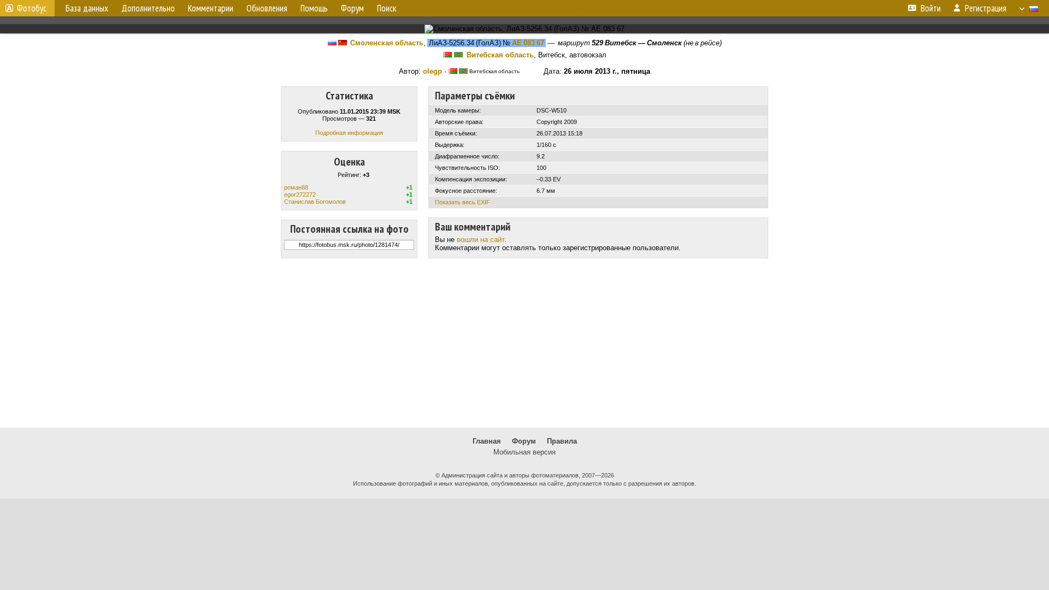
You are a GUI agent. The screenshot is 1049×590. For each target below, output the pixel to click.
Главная (487, 441)
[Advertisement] (524, 343)
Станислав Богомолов (315, 201)
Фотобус (31, 8)
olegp (432, 71)
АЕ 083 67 (528, 43)
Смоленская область (386, 43)
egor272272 (300, 194)
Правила (562, 441)
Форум (524, 441)
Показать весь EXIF (462, 202)
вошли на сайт (480, 239)
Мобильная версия (524, 452)
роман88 (296, 187)
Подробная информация (349, 132)
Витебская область (500, 55)
